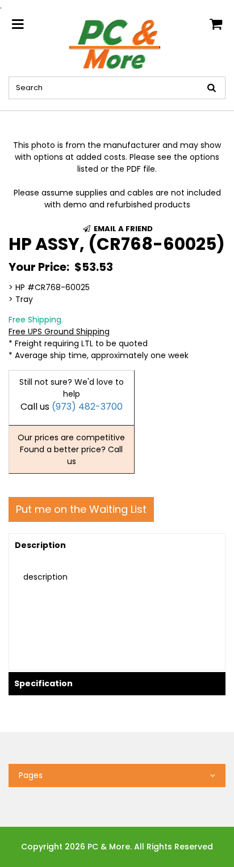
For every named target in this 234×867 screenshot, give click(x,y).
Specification (43, 683)
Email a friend (122, 228)
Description (40, 545)
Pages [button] (31, 775)
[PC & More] (117, 43)
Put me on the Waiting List (81, 509)
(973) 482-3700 (87, 406)
